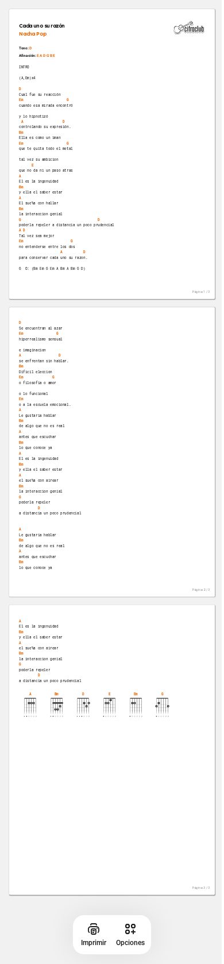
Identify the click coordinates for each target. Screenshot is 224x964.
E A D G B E (46, 55)
